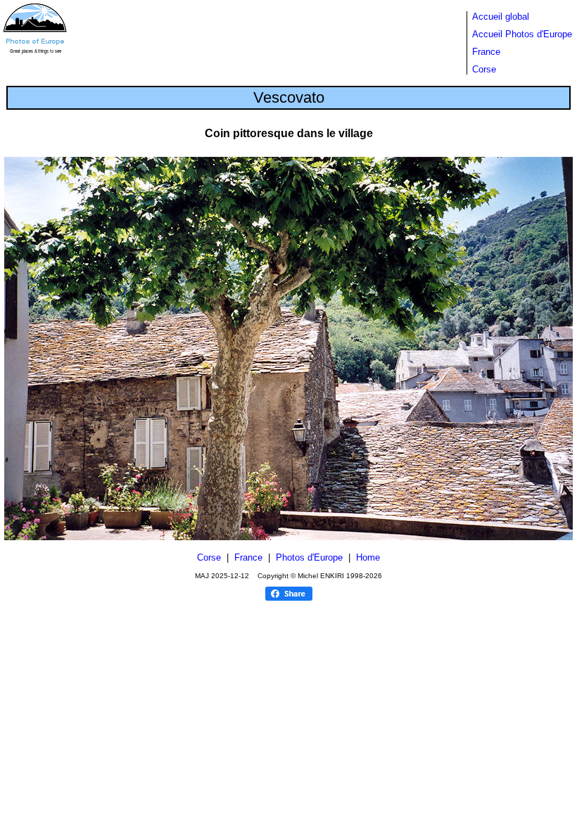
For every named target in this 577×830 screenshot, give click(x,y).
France (486, 51)
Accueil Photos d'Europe (522, 34)
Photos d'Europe (309, 557)
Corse (484, 69)
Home (368, 557)
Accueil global (500, 16)
